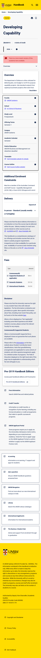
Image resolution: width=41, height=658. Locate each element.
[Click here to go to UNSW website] (6, 6)
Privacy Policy (11, 628)
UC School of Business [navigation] (14, 108)
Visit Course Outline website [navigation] (16, 167)
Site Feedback (11, 650)
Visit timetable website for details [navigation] (17, 159)
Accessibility (11, 639)
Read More (33, 91)
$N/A (29, 276)
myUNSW (10, 231)
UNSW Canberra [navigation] (12, 100)
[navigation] (17, 382)
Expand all (32, 205)
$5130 (30, 282)
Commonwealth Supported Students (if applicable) (17, 276)
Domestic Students (15, 282)
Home (4, 12)
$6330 (30, 286)
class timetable (23, 231)
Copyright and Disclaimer (15, 617)
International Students (16, 286)
